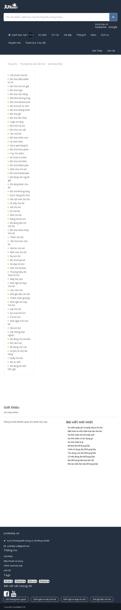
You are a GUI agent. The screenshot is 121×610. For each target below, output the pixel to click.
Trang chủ (12, 63)
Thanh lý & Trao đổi (35, 42)
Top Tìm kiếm (16, 153)
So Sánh (42, 34)
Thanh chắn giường (19, 297)
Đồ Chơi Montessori (19, 102)
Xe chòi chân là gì (75, 442)
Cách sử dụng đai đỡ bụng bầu (82, 449)
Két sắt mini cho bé (19, 199)
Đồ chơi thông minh (19, 109)
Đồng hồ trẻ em (17, 218)
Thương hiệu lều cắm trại (32, 63)
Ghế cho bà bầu (17, 267)
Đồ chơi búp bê (17, 260)
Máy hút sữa (16, 279)
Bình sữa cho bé (17, 252)
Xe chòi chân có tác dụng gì (80, 438)
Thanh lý (43, 581)
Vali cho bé (15, 309)
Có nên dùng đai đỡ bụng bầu (81, 456)
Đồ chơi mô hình (18, 161)
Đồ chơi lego (16, 90)
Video (93, 34)
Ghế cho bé (15, 215)
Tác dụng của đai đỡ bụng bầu (82, 453)
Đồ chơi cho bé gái (19, 86)
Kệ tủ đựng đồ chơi (19, 195)
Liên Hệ (111, 50)
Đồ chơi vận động (18, 94)
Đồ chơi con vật (17, 129)
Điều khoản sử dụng (13, 561)
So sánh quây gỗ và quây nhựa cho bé (85, 427)
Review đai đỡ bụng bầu (79, 445)
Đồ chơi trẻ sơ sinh (19, 105)
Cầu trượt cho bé (18, 75)
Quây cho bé (16, 358)
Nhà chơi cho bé (18, 169)
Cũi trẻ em (15, 316)
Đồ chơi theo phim (19, 149)
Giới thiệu (8, 556)
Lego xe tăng (16, 121)
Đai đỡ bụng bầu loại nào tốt (81, 460)
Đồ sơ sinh (15, 361)
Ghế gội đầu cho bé (19, 294)
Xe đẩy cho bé (16, 203)
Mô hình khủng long (19, 98)
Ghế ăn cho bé (17, 248)
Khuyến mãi (14, 42)
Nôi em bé (15, 327)
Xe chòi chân (16, 141)
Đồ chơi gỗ (15, 113)
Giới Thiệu (97, 50)
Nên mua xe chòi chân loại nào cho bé (85, 431)
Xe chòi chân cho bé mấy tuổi (81, 434)
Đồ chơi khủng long (19, 191)
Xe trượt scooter (18, 157)
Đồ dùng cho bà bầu (19, 339)
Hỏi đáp (68, 34)
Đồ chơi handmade (19, 173)
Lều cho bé (15, 133)
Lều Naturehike (55, 63)
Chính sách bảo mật (13, 565)
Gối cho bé (15, 207)
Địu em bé (14, 256)
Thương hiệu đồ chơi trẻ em (17, 273)
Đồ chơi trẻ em (17, 125)
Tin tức (8, 581)
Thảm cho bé (16, 237)
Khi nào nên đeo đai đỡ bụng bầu (83, 464)
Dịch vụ (105, 34)
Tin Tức (55, 34)
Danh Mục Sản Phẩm (22, 34)
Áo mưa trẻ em (17, 312)
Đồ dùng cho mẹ (18, 346)
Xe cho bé (14, 211)
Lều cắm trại (16, 290)
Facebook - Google (106, 26)
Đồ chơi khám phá (18, 165)
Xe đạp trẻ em (16, 263)
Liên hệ (7, 570)
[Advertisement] (19, 390)
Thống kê (81, 34)
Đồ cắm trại (15, 343)
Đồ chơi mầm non (18, 137)
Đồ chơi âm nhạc (18, 117)
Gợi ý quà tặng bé (18, 145)
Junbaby (17, 607)
